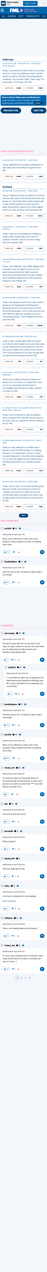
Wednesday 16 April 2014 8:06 (14, 924)
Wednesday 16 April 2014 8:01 (13, 774)
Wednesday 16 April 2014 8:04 (14, 892)
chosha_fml (9, 768)
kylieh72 (12, 668)
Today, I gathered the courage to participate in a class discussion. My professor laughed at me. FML (23, 168)
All (3, 16)
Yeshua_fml (9, 946)
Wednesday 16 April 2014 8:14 (17, 673)
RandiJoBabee (10, 562)
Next (23, 515)
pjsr (6, 804)
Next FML (39, 111)
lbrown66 (8, 831)
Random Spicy (33, 16)
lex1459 (8, 529)
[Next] (29, 978)
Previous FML (10, 111)
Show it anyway (9, 901)
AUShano (8, 918)
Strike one (8, 60)
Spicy (21, 16)
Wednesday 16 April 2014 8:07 (14, 952)
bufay (7, 886)
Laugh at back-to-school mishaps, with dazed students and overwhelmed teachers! (22, 100)
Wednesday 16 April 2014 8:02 (14, 837)
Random (12, 16)
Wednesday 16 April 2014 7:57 (14, 568)
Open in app (30, 3)
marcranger (9, 633)
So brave (7, 187)
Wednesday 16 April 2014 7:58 (14, 535)
